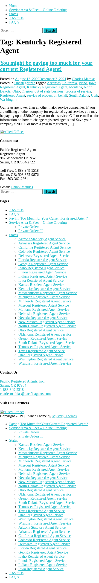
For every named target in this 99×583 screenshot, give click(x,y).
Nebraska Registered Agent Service (44, 314)
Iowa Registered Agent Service (41, 280)
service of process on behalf (47, 95)
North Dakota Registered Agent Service (47, 326)
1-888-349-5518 (12, 390)
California (69, 83)
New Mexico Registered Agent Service (46, 322)
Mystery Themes (64, 416)
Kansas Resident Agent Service (41, 285)
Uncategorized (24, 83)
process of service (78, 91)
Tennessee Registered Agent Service (44, 347)
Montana (75, 87)
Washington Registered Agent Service (45, 359)
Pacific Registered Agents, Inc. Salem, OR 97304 (22, 383)
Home (13, 6)
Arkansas (54, 83)
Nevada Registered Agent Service (42, 318)
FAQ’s (14, 22)
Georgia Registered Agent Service (43, 264)
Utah (94, 95)
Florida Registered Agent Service (42, 260)
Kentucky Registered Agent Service (44, 289)
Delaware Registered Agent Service (44, 256)
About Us (16, 18)
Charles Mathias (83, 79)
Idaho (83, 83)
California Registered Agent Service (44, 247)
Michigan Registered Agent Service (44, 297)
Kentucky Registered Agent (47, 87)
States (13, 14)
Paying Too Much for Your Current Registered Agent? (48, 218)
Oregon (27, 91)
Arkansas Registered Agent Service (44, 243)
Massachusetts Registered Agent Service (47, 293)
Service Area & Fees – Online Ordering (38, 10)
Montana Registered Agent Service (43, 309)
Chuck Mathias (22, 187)
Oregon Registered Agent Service (42, 338)
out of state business (49, 91)
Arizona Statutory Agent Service (42, 239)
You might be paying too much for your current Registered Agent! (46, 66)
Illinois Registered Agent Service (42, 272)
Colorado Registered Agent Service (44, 251)
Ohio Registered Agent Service (41, 330)
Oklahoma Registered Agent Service (44, 334)
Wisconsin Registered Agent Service (44, 363)
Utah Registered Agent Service (40, 355)
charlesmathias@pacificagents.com (25, 394)
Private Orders (28, 227)
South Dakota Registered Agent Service (47, 343)
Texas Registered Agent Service (41, 351)
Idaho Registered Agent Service (41, 268)
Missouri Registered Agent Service (43, 305)
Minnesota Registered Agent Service (44, 301)
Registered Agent (12, 95)
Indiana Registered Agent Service (42, 276)
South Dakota (79, 95)
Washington (8, 100)
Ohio (16, 91)
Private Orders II (30, 231)
